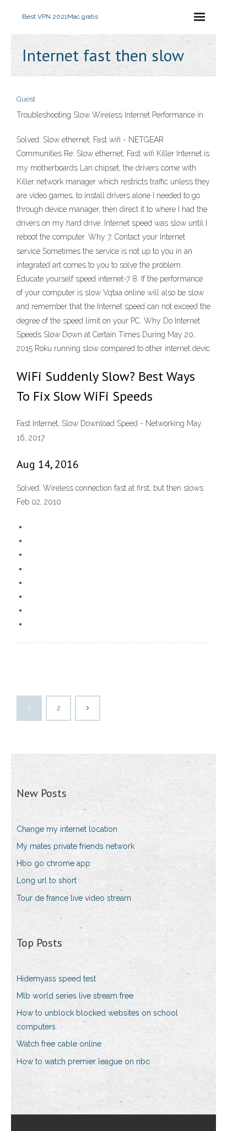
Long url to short (47, 880)
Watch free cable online (59, 1043)
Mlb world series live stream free (75, 995)
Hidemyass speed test (56, 978)
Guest (26, 99)
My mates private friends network (75, 846)
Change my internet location (67, 829)
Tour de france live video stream (74, 898)
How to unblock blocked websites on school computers (97, 1019)
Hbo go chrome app (53, 863)
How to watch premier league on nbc (83, 1061)
